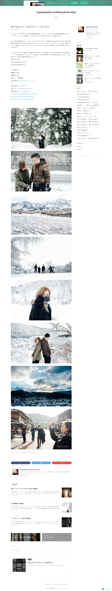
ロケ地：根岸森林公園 (83, 135)
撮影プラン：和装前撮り (83, 110)
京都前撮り (80, 105)
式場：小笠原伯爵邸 (82, 130)
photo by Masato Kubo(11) (31, 452)
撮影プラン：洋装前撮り (83, 113)
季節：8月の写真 (93, 121)
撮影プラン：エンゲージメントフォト (86, 116)
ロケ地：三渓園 (81, 138)
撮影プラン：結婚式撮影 (93, 105)
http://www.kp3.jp (25, 91)
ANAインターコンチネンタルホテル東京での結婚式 (24, 488)
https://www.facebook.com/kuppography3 (24, 96)
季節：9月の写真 (82, 124)
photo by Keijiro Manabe (83, 97)
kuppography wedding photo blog (56, 12)
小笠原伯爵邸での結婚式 (17, 503)
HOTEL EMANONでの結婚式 (91, 48)
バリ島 (94, 102)
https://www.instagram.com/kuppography (27, 94)
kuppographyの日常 (93, 138)
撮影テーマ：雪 (81, 91)
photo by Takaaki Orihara (83, 94)
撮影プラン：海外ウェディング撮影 (86, 108)
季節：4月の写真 (82, 119)
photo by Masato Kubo (83, 102)
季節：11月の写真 (82, 127)
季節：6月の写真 (93, 119)
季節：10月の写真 (94, 124)
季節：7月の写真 (82, 121)
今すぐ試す (74, 3)
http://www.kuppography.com (25, 88)
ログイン (84, 3)
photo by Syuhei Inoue (83, 99)
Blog (56, 17)
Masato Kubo (22, 80)
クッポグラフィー (31, 80)
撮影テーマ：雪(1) (14, 452)
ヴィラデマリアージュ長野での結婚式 (20, 518)
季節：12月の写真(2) (22, 452)
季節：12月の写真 (93, 91)
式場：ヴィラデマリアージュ (84, 132)
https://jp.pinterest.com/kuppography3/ (23, 99)
